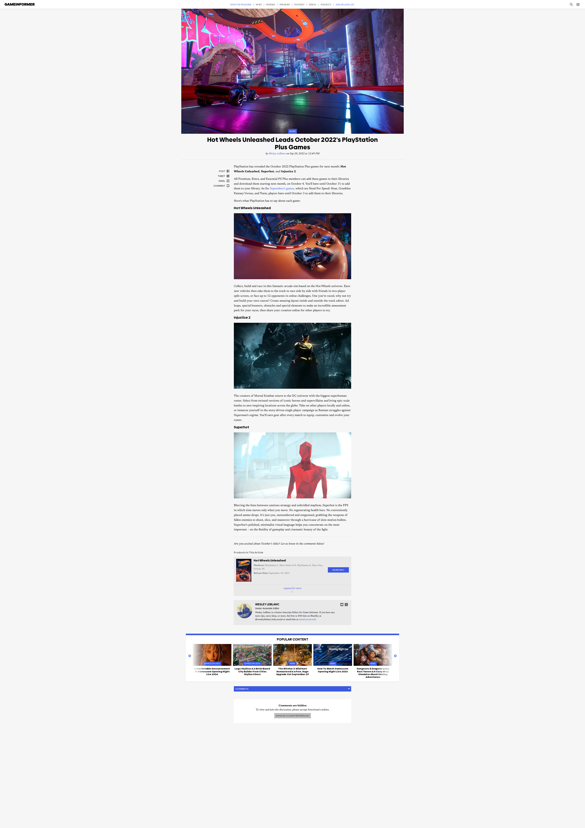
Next (395, 656)
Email (341, 604)
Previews (285, 4)
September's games (282, 188)
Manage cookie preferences (292, 715)
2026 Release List (345, 4)
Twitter (346, 604)
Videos (312, 4)
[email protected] (307, 619)
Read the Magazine (240, 4)
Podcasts (326, 4)
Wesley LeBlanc (277, 153)
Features (299, 4)
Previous (189, 656)
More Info (338, 569)
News (259, 4)
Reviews (270, 4)
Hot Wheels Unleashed (270, 560)
